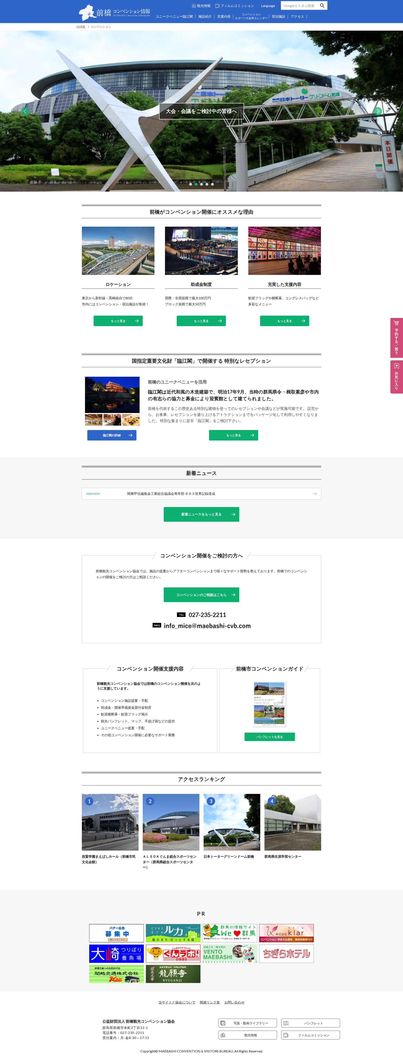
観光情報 (204, 6)
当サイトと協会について (176, 1002)
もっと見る (118, 321)
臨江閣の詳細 (112, 435)
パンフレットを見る (269, 736)
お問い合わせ (234, 1002)
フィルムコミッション (237, 6)
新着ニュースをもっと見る (201, 514)
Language (268, 6)
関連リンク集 (210, 1002)
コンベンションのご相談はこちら (201, 595)
